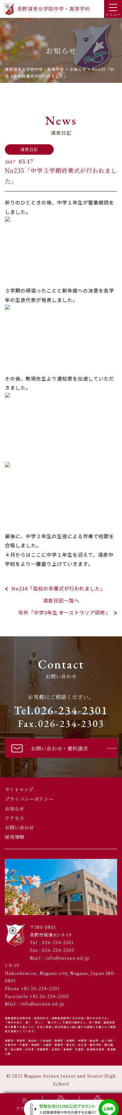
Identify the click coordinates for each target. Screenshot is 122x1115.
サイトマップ (19, 789)
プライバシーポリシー (29, 799)
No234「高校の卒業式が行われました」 (58, 588)
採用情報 (14, 837)
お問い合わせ (19, 827)
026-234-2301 (58, 942)
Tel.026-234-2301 (61, 710)
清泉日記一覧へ (61, 600)
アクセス (14, 818)
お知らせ (14, 808)
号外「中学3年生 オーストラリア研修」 (64, 612)
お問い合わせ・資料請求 (59, 748)
